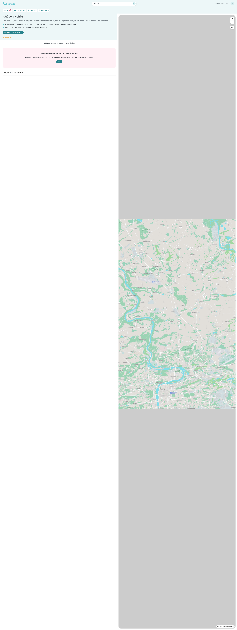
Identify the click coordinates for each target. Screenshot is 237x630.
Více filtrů (45, 10)
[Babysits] (9, 3)
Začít (59, 62)
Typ (8, 10)
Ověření (33, 10)
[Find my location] (232, 27)
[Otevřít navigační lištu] (232, 3)
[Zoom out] (232, 22)
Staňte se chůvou (221, 3)
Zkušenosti (20, 10)
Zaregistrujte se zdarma (13, 32)
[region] (177, 322)
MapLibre (219, 626)
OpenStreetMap (228, 626)
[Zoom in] (232, 18)
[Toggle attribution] (233, 626)
